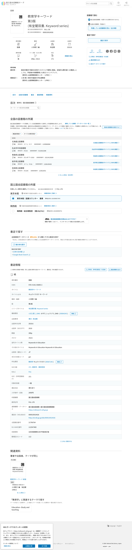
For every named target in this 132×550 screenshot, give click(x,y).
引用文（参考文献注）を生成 (99, 57)
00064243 (63, 313)
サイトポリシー (70, 544)
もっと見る (20, 493)
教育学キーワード (35, 289)
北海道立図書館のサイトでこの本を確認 (105, 143)
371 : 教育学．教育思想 (37, 367)
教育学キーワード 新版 (18, 479)
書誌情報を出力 (95, 60)
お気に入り (92, 52)
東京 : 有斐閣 (33, 319)
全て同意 (44, 546)
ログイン (126, 5)
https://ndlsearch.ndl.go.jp (38, 410)
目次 (14, 95)
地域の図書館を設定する (111, 127)
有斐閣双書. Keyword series (38, 308)
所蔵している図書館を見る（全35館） (104, 28)
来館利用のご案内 (49, 193)
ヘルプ (118, 5)
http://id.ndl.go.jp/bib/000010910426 (42, 418)
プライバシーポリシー (56, 544)
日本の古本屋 (18, 251)
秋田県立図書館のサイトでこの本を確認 (105, 169)
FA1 (30, 372)
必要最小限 (29, 546)
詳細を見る (69, 56)
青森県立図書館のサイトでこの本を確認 (105, 156)
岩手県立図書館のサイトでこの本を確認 (105, 163)
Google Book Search (20, 254)
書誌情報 (40, 95)
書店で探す (104, 40)
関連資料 (49, 95)
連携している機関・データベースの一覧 (77, 123)
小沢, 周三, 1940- (34, 313)
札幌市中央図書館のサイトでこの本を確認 (105, 149)
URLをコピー (100, 52)
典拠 (72, 314)
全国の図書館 (23, 95)
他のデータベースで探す (98, 64)
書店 (32, 95)
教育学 (31, 362)
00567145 (49, 362)
